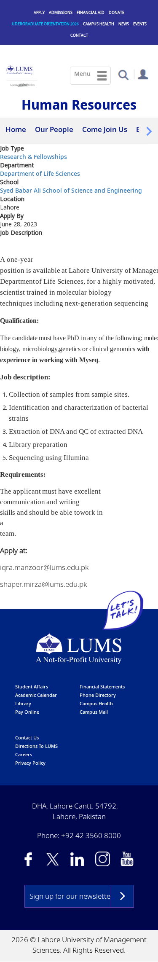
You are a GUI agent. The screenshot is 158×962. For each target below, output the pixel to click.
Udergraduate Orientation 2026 (45, 24)
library (23, 701)
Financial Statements (102, 684)
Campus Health (98, 24)
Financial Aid (90, 12)
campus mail (94, 710)
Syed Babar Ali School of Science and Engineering (71, 188)
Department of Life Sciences (40, 171)
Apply (39, 12)
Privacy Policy (30, 761)
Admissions (60, 12)
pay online (27, 710)
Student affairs (31, 684)
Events (140, 24)
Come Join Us (104, 129)
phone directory (98, 693)
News (123, 24)
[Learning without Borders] (21, 84)
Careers (23, 752)
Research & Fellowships (33, 154)
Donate (116, 12)
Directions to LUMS (36, 744)
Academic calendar (36, 693)
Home (15, 129)
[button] (123, 74)
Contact (79, 35)
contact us (27, 735)
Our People (54, 129)
